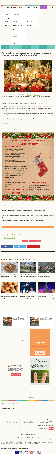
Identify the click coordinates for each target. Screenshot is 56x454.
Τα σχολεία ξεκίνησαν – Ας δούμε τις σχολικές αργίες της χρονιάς (41, 339)
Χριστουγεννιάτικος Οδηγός (29, 259)
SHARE (6, 246)
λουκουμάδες (32, 118)
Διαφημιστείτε (24, 434)
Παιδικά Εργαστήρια (27, 25)
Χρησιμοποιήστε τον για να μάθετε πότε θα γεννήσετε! (19, 339)
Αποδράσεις (25, 10)
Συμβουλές (15, 36)
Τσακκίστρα (37, 94)
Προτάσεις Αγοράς (16, 29)
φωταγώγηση (47, 106)
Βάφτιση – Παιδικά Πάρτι (28, 21)
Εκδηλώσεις (36, 7)
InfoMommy (14, 7)
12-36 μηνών (51, 47)
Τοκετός (35, 47)
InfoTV (28, 7)
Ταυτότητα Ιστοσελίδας (23, 448)
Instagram (10, 413)
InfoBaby (5, 47)
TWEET (19, 246)
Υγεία (24, 18)
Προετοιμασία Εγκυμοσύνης (15, 47)
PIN (33, 246)
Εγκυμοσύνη (27, 47)
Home (2, 7)
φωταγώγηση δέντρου (24, 234)
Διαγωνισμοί (44, 7)
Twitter (7, 413)
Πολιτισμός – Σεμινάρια (17, 25)
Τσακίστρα (17, 234)
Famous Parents (16, 14)
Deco (14, 10)
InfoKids (7, 7)
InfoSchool (21, 7)
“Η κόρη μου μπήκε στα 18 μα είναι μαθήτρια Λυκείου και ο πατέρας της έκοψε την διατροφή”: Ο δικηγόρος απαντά (39, 365)
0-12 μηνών (43, 47)
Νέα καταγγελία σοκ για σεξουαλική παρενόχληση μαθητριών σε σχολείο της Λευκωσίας (23, 210)
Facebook (3, 413)
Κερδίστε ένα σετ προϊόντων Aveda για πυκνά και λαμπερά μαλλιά (41, 348)
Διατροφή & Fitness (17, 18)
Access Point (37, 437)
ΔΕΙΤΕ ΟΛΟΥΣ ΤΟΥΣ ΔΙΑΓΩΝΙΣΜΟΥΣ (40, 353)
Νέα (13, 32)
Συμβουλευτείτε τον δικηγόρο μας (41, 360)
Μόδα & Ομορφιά (16, 21)
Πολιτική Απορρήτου (12, 448)
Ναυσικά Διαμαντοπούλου (9, 237)
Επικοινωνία (32, 434)
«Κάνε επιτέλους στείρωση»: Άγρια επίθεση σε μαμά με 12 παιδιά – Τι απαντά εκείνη (23, 220)
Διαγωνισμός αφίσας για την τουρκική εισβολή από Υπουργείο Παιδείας (41, 344)
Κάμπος (29, 94)
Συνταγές (51, 7)
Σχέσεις (14, 40)
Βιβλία (24, 14)
